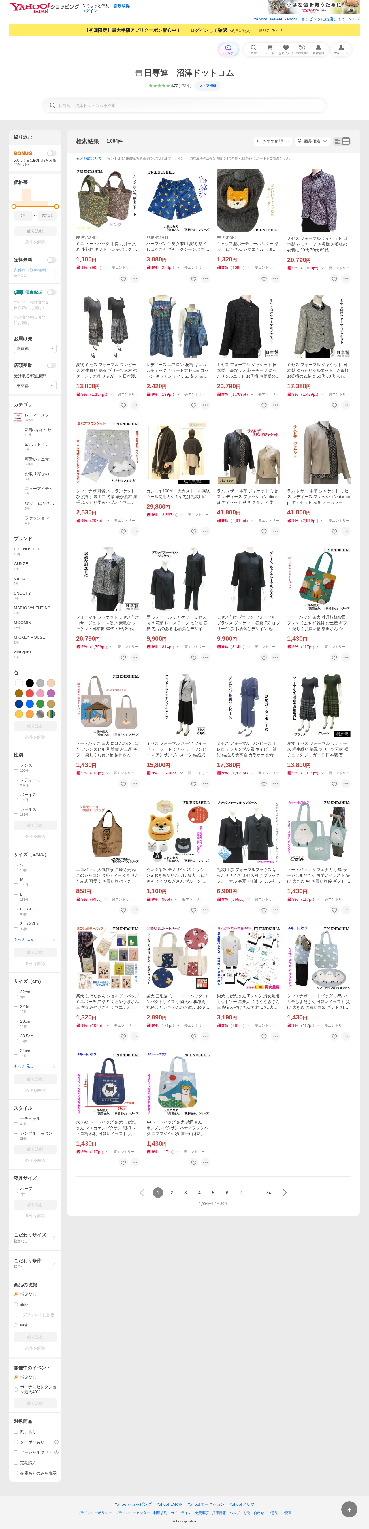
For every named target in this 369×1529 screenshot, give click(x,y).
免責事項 (202, 1513)
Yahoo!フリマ (241, 1504)
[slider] (14, 206)
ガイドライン (181, 1513)
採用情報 (219, 1513)
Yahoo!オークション (206, 1504)
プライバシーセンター (132, 1513)
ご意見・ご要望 (280, 1513)
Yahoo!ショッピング (133, 1504)
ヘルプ (354, 19)
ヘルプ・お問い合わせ (246, 1513)
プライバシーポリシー (94, 1513)
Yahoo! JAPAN (268, 19)
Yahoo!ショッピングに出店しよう (314, 19)
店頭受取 (23, 365)
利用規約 (160, 1513)
